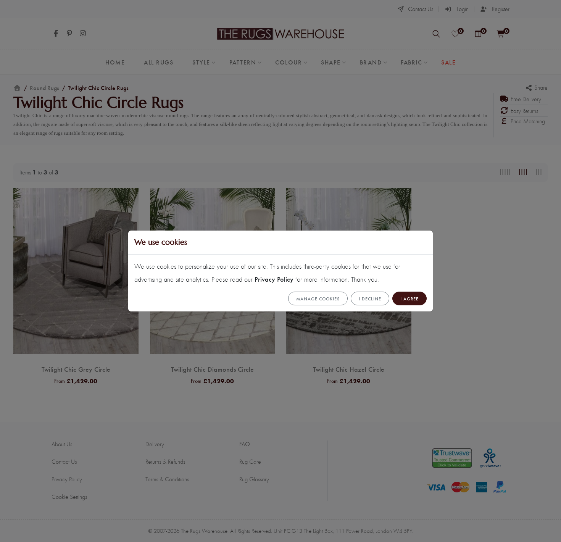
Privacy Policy (274, 279)
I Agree (409, 298)
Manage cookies (318, 298)
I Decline (370, 298)
